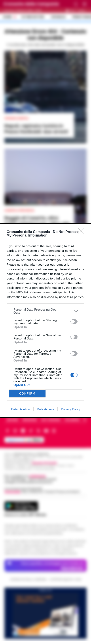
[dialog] (45, 320)
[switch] (74, 321)
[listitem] (45, 311)
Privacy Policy (70, 409)
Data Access (45, 409)
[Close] (82, 232)
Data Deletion (20, 409)
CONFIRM (27, 393)
